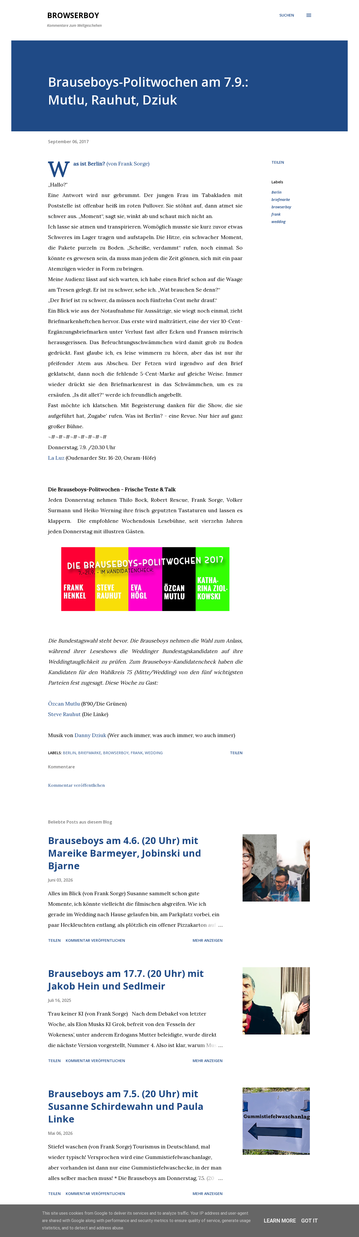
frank (275, 214)
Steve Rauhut (64, 714)
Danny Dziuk (90, 735)
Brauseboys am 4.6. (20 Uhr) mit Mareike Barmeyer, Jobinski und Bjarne (124, 853)
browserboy (281, 206)
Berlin (276, 192)
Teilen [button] (277, 162)
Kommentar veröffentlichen (76, 785)
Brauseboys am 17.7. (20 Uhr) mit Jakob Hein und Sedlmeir (126, 979)
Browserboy (73, 15)
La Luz (56, 457)
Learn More (280, 1221)
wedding (278, 221)
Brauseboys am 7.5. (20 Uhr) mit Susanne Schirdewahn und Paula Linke (125, 1106)
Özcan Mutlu (64, 703)
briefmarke (280, 199)
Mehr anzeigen (208, 940)
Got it (309, 1221)
